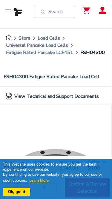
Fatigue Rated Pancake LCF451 (39, 52)
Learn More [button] (39, 180)
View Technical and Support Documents (56, 96)
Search (55, 11)
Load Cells (49, 38)
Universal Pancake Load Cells (37, 45)
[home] (8, 38)
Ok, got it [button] (16, 191)
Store (24, 38)
